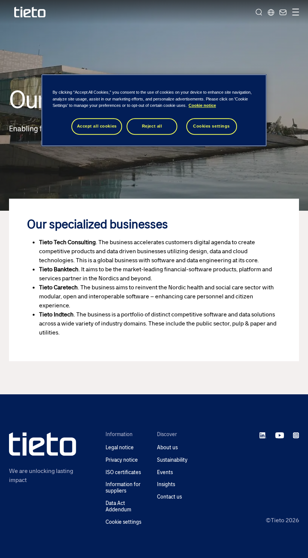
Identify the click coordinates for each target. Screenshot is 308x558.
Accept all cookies (97, 126)
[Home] (30, 12)
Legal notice (120, 447)
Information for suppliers (123, 487)
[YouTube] (279, 434)
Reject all (152, 126)
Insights (166, 484)
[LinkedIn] (263, 434)
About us (167, 447)
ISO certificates (123, 472)
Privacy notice (122, 460)
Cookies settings (211, 126)
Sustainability (172, 460)
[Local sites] (271, 12)
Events (165, 472)
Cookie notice (202, 105)
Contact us (169, 497)
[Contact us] (282, 12)
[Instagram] (296, 434)
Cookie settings (123, 522)
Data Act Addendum (118, 506)
